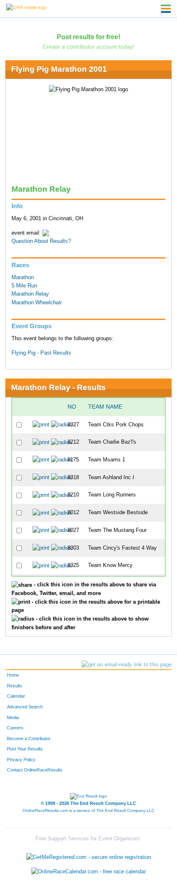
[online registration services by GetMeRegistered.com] (88, 855)
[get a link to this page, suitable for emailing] (127, 665)
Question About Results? (41, 241)
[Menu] (166, 8)
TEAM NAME (105, 406)
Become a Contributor (29, 738)
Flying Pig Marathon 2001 (59, 69)
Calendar (16, 696)
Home (13, 675)
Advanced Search (25, 706)
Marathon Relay (30, 294)
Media (13, 717)
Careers (15, 727)
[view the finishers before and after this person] (61, 425)
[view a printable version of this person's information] (41, 425)
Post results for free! (88, 36)
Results (14, 685)
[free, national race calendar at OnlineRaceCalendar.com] (88, 872)
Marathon (23, 277)
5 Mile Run (24, 286)
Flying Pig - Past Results (41, 353)
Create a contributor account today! (88, 46)
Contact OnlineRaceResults (35, 769)
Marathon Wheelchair (37, 303)
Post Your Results (25, 748)
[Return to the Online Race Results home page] (26, 7)
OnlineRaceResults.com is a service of (88, 810)
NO (72, 406)
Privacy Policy (21, 759)
